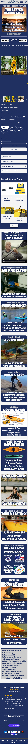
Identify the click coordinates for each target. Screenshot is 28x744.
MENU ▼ (4, 2)
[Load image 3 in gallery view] (14, 99)
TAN (4, 133)
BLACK (5, 130)
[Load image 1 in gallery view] (7, 99)
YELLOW (5, 127)
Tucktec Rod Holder (20, 218)
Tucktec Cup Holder (7, 216)
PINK (11, 130)
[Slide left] (1, 99)
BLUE (12, 127)
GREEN (19, 130)
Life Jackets (19, 196)
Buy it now (14, 149)
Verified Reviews (14, 691)
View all (14, 225)
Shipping (3, 119)
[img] (14, 689)
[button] (14, 157)
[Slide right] (26, 99)
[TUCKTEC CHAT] (22, 1)
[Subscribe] (23, 720)
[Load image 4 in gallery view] (21, 99)
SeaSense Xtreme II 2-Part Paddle (7, 198)
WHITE (20, 127)
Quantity (3, 136)
